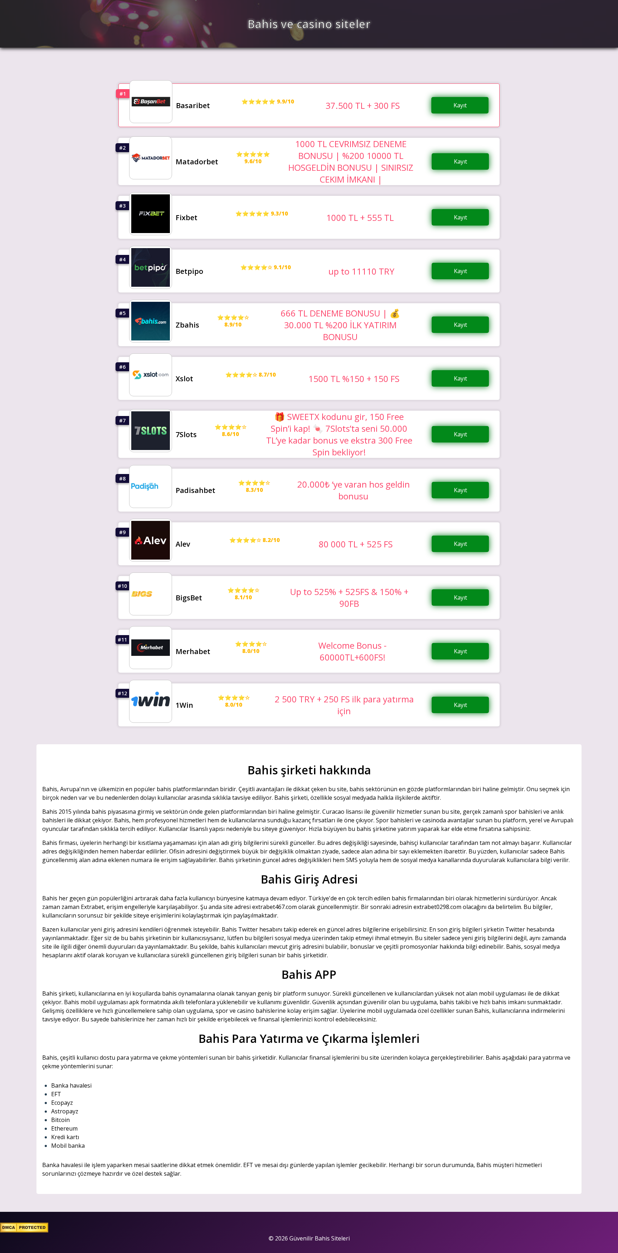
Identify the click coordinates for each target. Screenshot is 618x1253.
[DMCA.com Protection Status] (24, 1230)
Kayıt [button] (460, 105)
